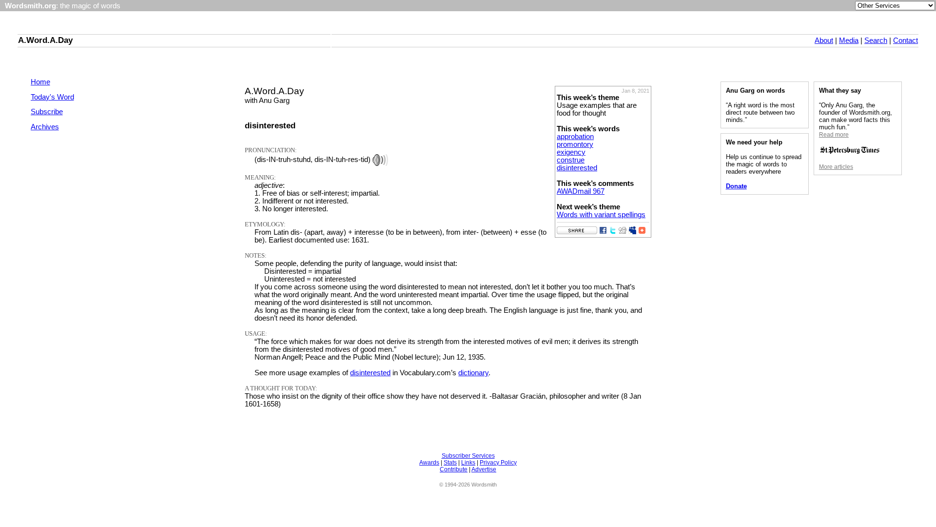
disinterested (577, 168)
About (824, 40)
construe (571, 160)
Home (40, 82)
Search (875, 40)
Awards (429, 462)
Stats (450, 462)
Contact (905, 40)
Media (848, 40)
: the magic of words (62, 6)
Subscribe (47, 112)
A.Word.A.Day (45, 40)
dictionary (473, 373)
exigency (571, 152)
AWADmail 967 (580, 191)
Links (468, 462)
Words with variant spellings (601, 215)
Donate (736, 186)
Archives (45, 127)
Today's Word (52, 97)
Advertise (483, 469)
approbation (575, 137)
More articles (836, 166)
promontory (575, 144)
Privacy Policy (498, 462)
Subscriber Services (468, 455)
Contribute (454, 469)
